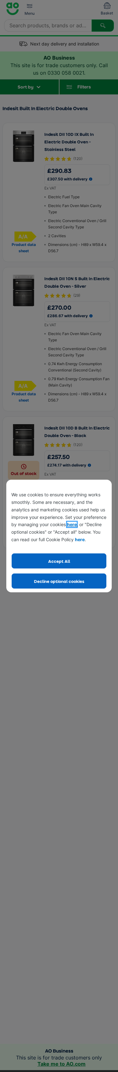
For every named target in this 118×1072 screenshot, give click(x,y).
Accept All (59, 561)
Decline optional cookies (59, 581)
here (72, 524)
